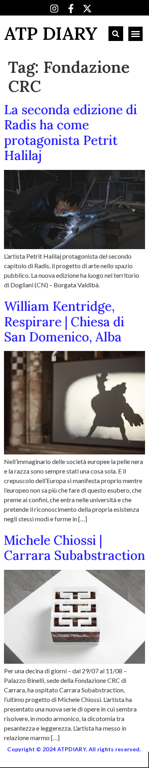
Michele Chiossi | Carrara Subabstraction (74, 547)
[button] (115, 33)
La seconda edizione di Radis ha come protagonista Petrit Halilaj (70, 132)
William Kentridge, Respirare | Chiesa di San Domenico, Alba (64, 321)
